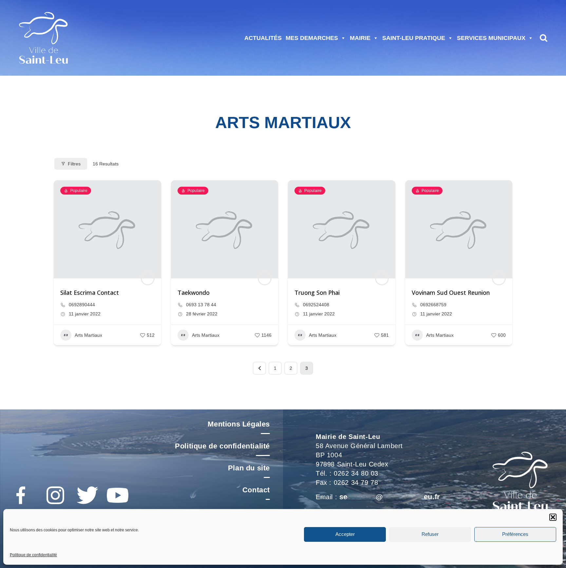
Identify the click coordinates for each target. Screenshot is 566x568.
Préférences (515, 534)
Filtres (74, 163)
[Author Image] (148, 278)
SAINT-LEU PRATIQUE (413, 38)
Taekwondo (194, 292)
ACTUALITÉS (263, 38)
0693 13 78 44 (201, 304)
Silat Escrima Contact (89, 292)
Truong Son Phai (317, 292)
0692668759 (433, 304)
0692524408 (316, 304)
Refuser (430, 534)
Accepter (345, 534)
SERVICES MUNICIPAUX (491, 38)
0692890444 (82, 304)
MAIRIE (360, 38)
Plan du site (249, 468)
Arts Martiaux (88, 335)
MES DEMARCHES (312, 38)
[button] (553, 517)
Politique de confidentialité (33, 555)
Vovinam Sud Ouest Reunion (451, 292)
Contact (256, 490)
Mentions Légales (239, 424)
